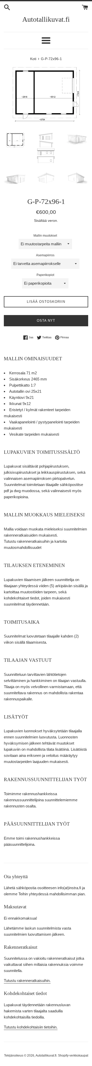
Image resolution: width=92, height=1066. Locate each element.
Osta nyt (46, 320)
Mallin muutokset (45, 235)
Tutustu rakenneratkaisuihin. (27, 980)
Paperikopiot (45, 275)
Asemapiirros (45, 255)
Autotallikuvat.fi (46, 19)
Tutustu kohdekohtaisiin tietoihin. (30, 1027)
